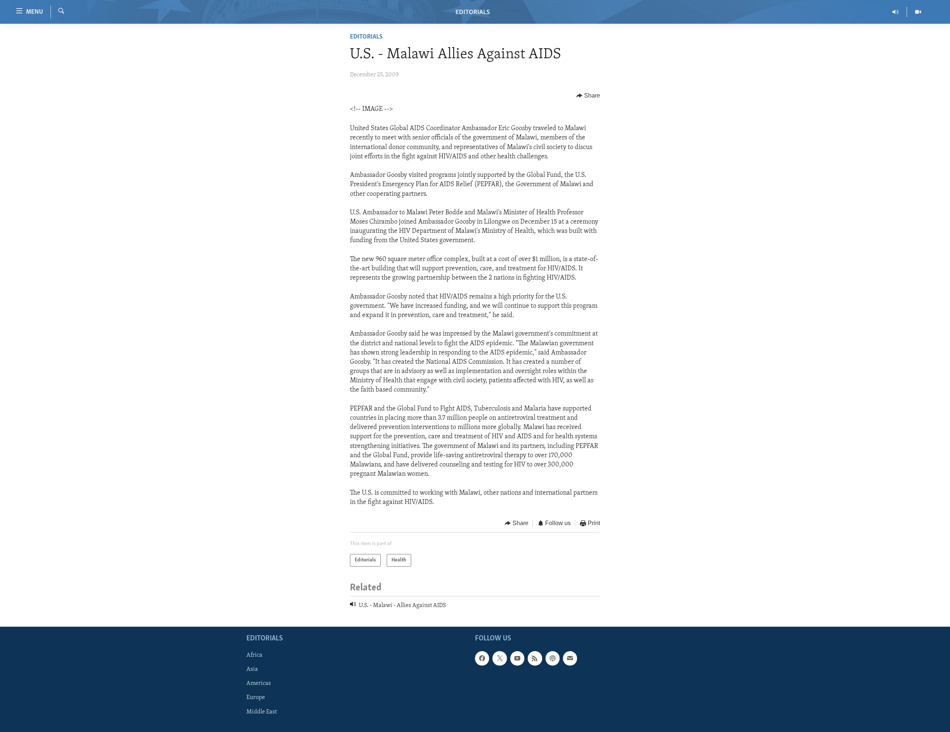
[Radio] (895, 12)
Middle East (261, 712)
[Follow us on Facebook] (482, 658)
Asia (252, 669)
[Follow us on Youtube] (517, 658)
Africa (254, 655)
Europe (255, 697)
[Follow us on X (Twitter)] (499, 658)
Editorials (366, 37)
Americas (258, 683)
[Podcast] (553, 658)
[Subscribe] (570, 658)
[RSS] (535, 658)
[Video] (918, 12)
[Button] (588, 95)
